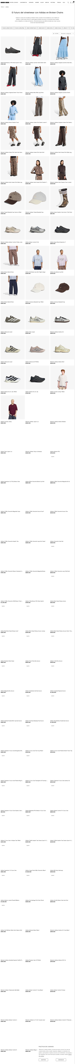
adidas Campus (58, 28)
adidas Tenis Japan (30, 331)
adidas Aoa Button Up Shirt (56, 272)
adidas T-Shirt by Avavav (56, 661)
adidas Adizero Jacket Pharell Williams (10, 900)
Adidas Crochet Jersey (6, 421)
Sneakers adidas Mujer (20, 28)
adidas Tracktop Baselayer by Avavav (34, 720)
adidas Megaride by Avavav (7, 690)
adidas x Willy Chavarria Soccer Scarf (34, 511)
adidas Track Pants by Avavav (32, 661)
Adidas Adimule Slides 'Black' (32, 930)
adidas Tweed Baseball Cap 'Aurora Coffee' (11, 212)
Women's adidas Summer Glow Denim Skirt (35, 62)
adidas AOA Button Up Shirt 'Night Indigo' (35, 272)
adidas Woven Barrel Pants (7, 272)
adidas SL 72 (66, 28)
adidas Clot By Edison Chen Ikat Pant (59, 900)
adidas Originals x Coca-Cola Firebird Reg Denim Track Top (12, 780)
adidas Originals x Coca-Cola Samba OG (60, 780)
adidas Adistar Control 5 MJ (32, 242)
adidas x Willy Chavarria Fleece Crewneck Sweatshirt (12, 571)
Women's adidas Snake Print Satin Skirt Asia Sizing (12, 152)
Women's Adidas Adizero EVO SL (58, 960)
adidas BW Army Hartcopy (56, 870)
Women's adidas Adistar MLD (57, 361)
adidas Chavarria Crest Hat (56, 541)
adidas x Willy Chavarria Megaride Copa (10, 511)
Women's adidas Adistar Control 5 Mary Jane (11, 242)
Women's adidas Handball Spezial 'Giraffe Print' (12, 960)
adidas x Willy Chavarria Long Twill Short (60, 571)
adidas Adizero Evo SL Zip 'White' (9, 391)
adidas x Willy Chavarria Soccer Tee (59, 511)
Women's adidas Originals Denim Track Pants (11, 92)
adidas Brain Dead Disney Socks (58, 601)
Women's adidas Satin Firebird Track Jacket (60, 182)
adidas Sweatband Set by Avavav (33, 690)
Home (2, 6)
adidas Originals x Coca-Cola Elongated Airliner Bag (12, 750)
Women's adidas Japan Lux (32, 421)
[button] (68, 2)
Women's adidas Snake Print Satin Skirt (34, 152)
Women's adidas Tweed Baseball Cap (34, 212)
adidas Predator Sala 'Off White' (33, 960)
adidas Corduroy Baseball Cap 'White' (34, 302)
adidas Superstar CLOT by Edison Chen (10, 481)
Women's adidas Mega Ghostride (33, 1049)
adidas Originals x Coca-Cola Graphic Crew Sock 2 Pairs (12, 810)
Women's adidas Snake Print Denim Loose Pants (36, 122)
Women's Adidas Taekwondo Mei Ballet (10, 990)
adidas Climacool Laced (6, 331)
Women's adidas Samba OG (57, 331)
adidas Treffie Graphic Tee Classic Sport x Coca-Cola (36, 840)
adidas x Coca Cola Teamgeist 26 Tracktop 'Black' (36, 780)
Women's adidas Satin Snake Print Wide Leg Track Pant (61, 152)
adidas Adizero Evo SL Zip (31, 391)
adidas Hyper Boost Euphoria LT (58, 242)
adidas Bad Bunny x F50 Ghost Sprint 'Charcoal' (12, 62)
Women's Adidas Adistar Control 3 (9, 1020)
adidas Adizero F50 (55, 451)
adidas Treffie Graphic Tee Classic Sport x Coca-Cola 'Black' (61, 840)
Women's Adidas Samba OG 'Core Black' (60, 930)
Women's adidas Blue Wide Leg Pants (34, 92)
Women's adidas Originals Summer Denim (60, 92)
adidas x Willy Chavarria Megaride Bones (35, 571)
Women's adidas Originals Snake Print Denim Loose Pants (61, 122)
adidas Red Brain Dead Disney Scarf (9, 631)
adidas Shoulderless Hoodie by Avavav (59, 720)
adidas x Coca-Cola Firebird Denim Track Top (61, 750)
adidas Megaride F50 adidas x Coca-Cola (35, 810)
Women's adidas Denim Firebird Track (10, 122)
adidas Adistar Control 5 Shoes (57, 990)
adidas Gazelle (42, 28)
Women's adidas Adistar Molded (58, 421)
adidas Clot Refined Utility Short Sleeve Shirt (11, 930)
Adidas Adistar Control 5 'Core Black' (34, 990)
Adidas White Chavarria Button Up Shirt (34, 481)
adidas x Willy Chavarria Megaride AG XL (60, 481)
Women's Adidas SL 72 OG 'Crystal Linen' (35, 1020)
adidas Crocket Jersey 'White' (57, 391)
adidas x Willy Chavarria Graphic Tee (9, 541)
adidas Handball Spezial (32, 28)
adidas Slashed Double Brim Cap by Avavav (11, 720)
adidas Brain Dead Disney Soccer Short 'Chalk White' (61, 631)
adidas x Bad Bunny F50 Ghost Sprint (34, 601)
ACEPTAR (43, 1059)
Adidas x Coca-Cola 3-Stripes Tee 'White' (11, 840)
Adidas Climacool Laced (6, 361)
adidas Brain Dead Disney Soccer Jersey (35, 631)
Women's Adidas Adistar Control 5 (9, 1049)
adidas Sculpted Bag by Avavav (58, 690)
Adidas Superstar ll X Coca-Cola (8, 870)
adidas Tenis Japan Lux (6, 451)
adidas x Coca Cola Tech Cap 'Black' (34, 750)
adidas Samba (50, 28)
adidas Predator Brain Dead (7, 661)
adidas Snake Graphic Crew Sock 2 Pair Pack (61, 212)
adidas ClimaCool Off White (32, 361)
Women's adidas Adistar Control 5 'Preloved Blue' (61, 1020)
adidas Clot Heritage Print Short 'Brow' (34, 900)
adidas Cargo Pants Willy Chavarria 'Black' (35, 870)
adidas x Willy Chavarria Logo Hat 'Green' (35, 541)
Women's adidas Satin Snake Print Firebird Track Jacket (36, 182)
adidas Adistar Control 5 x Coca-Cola (59, 810)
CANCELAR (61, 1059)
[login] (70, 2)
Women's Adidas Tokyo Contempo (33, 451)
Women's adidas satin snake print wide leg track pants (12, 182)
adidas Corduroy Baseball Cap (57, 302)
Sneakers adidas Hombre (7, 28)
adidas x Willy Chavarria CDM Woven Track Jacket (12, 601)
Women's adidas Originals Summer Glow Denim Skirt (61, 62)
